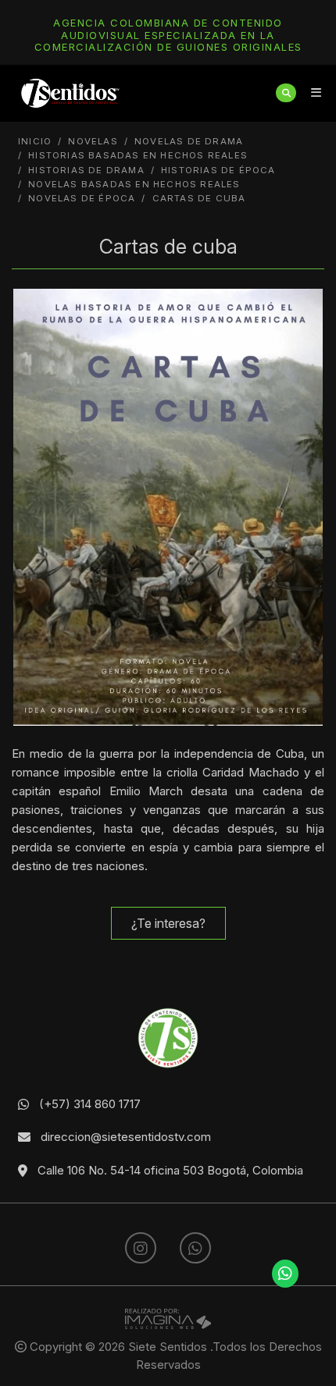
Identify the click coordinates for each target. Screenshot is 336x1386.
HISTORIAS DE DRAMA (86, 170)
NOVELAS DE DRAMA (188, 141)
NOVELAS (92, 141)
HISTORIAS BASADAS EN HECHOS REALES (138, 155)
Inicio (35, 141)
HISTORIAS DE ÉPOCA (218, 170)
